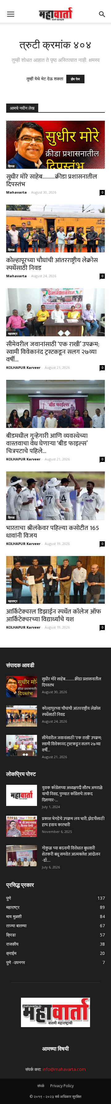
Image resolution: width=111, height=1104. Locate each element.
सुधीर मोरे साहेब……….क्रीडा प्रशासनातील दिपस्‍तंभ (51, 180)
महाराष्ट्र (12, 333)
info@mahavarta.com (64, 1069)
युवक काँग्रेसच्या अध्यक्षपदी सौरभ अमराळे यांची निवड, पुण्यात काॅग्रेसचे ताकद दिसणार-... (72, 793)
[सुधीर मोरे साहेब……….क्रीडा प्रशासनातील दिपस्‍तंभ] (55, 145)
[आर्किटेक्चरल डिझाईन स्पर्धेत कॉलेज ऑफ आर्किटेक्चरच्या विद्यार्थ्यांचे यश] (55, 580)
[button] (102, 14)
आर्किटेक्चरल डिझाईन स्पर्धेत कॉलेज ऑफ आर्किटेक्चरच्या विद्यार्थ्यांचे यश (53, 615)
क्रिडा (11, 166)
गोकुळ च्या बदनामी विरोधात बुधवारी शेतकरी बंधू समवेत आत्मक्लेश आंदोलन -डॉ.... (71, 854)
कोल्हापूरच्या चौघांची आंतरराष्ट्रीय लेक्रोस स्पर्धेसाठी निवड (52, 264)
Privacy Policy (62, 1085)
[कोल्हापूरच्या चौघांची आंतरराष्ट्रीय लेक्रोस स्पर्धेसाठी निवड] (55, 229)
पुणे (9, 425)
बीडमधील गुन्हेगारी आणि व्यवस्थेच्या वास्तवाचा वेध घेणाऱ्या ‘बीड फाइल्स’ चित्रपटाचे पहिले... (47, 443)
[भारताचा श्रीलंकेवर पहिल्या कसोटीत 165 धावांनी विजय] (55, 495)
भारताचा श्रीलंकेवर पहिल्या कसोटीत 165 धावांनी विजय (52, 532)
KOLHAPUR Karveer (23, 367)
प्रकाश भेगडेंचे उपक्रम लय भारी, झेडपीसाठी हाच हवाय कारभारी (73, 821)
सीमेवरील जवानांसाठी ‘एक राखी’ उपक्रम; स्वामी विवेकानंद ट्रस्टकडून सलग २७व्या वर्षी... (52, 352)
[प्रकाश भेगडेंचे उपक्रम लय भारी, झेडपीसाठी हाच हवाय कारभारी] (21, 826)
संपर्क (40, 1085)
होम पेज (75, 79)
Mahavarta (16, 192)
